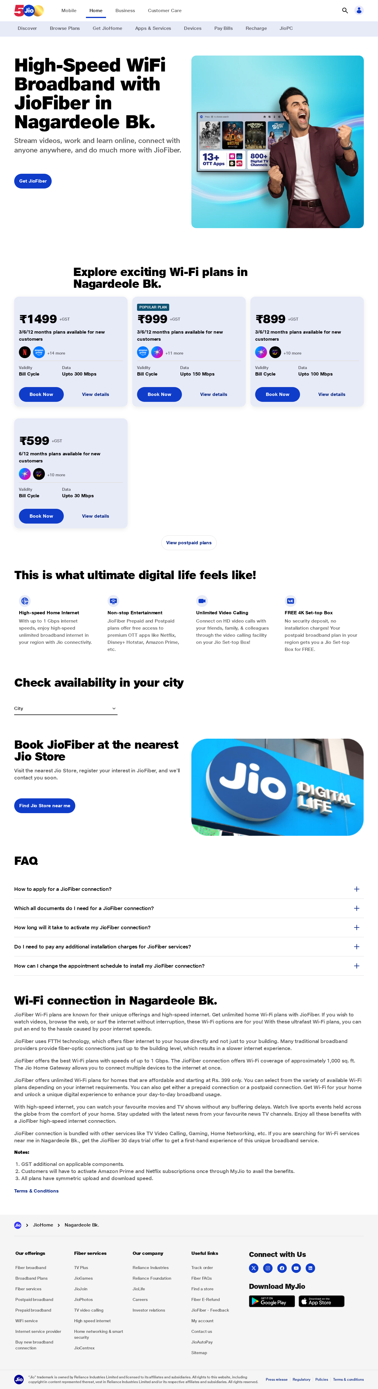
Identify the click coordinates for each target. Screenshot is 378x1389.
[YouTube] (296, 1268)
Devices (192, 28)
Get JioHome (107, 28)
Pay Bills (223, 28)
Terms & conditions (348, 1379)
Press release (277, 1379)
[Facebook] (282, 1268)
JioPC (286, 28)
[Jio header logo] (29, 11)
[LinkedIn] (310, 1268)
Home (96, 10)
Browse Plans (65, 28)
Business (125, 10)
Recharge (256, 28)
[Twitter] (253, 1268)
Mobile (68, 10)
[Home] (17, 1225)
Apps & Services (153, 28)
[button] (345, 11)
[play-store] (272, 1302)
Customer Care (165, 10)
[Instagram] (268, 1268)
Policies (321, 1379)
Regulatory (301, 1379)
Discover (27, 28)
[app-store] (322, 1302)
